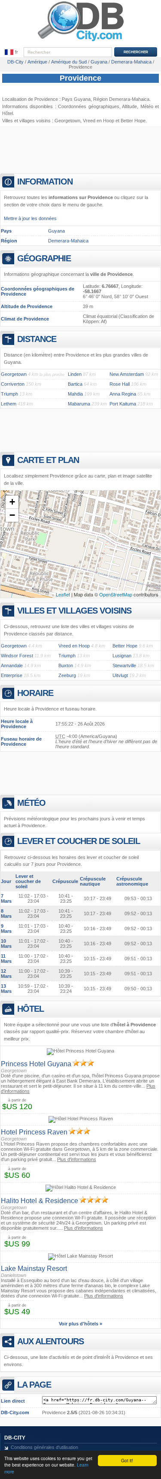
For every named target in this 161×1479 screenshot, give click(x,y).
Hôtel (7, 113)
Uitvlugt (120, 675)
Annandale (12, 665)
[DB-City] (81, 41)
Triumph (9, 393)
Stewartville (124, 665)
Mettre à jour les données (30, 218)
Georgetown (67, 120)
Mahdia (75, 393)
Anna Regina (122, 393)
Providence (80, 78)
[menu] (11, 52)
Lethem (8, 403)
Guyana (56, 230)
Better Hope (133, 120)
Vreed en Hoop (98, 120)
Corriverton (12, 384)
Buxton (65, 665)
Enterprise (11, 675)
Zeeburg (67, 675)
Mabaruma (79, 403)
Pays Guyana (76, 99)
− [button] (12, 515)
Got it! (127, 1460)
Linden (75, 374)
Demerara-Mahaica (68, 240)
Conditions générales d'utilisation (44, 1447)
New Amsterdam (126, 374)
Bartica (75, 384)
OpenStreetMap (115, 594)
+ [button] (12, 501)
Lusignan (121, 655)
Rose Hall (119, 384)
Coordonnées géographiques (88, 106)
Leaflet (63, 594)
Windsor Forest (17, 655)
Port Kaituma (122, 403)
